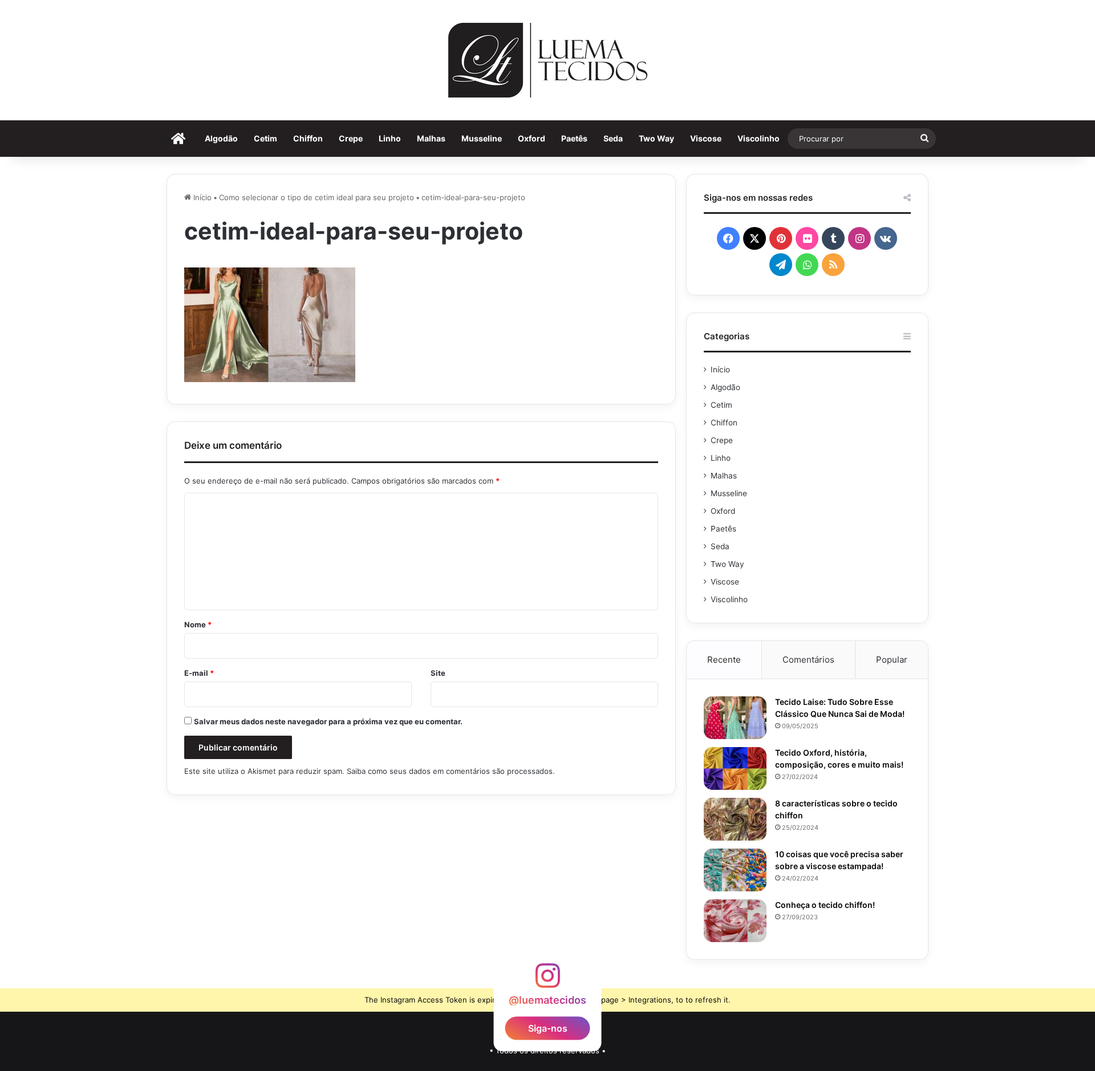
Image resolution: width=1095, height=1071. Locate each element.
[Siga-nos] (547, 981)
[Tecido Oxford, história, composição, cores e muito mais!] (735, 768)
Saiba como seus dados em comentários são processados (450, 771)
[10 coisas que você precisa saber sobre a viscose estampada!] (735, 870)
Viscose (705, 138)
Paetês (574, 138)
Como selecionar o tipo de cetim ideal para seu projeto (316, 197)
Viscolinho (758, 138)
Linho (390, 138)
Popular (891, 659)
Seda (613, 138)
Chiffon (308, 138)
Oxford (531, 138)
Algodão (221, 138)
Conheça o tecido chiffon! (825, 905)
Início (201, 197)
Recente (724, 659)
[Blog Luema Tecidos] (547, 60)
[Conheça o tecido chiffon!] (735, 920)
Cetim (265, 138)
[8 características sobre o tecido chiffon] (735, 819)
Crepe (351, 138)
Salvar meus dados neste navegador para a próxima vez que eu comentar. (328, 721)
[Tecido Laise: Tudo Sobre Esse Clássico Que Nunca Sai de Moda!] (735, 717)
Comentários (808, 659)
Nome (198, 624)
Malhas (431, 138)
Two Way (656, 138)
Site (438, 673)
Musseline (481, 138)
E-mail (199, 673)
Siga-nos (547, 1027)
